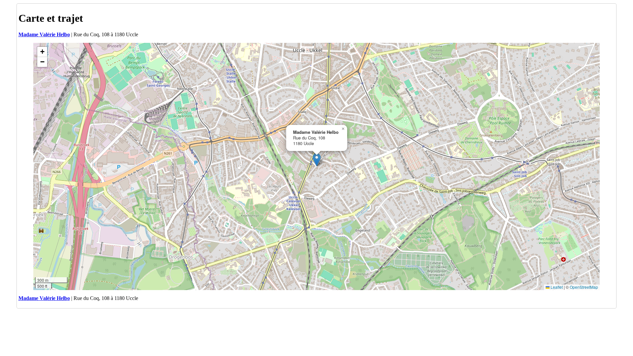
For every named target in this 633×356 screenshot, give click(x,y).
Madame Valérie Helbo (44, 34)
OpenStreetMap (584, 287)
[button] (317, 159)
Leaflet (556, 287)
